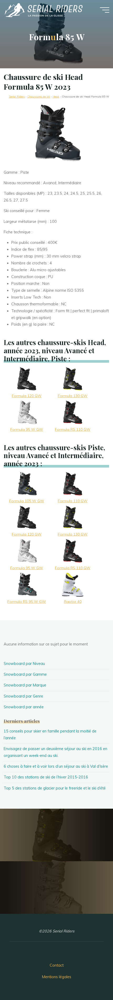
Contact (57, 965)
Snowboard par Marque (25, 685)
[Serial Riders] (43, 9)
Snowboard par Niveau (24, 663)
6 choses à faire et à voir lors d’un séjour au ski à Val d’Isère (56, 766)
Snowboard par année (24, 707)
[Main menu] (104, 10)
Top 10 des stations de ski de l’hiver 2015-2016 (46, 777)
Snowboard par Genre (23, 696)
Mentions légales (56, 977)
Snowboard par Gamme (25, 674)
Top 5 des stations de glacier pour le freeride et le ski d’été (55, 788)
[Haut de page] (92, 979)
